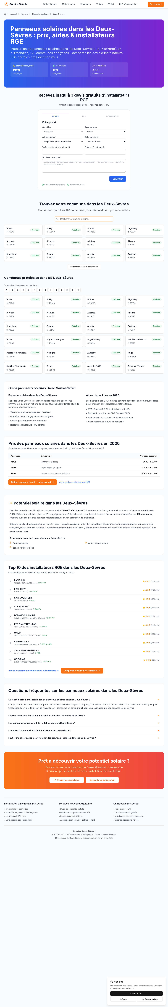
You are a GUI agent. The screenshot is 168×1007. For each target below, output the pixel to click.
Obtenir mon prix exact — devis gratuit (31, 482)
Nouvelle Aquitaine (40, 14)
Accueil (13, 14)
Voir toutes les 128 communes (84, 267)
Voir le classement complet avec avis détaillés (32, 670)
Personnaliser (151, 999)
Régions (24, 14)
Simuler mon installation (68, 780)
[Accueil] (5, 14)
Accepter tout (136, 993)
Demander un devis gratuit (102, 780)
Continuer (117, 179)
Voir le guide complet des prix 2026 (74, 482)
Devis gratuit (156, 4)
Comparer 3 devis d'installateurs (81, 670)
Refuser (123, 999)
